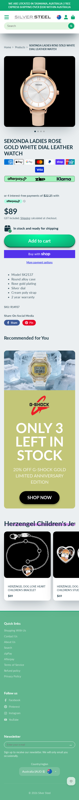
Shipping (25, 218)
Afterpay (9, 659)
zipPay (8, 653)
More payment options (39, 262)
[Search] (71, 26)
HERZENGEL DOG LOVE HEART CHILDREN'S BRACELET (27, 566)
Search (8, 647)
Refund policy (12, 670)
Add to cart (39, 240)
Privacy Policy (12, 676)
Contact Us (10, 636)
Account (66, 17)
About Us (9, 642)
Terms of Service (14, 664)
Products (20, 47)
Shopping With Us (15, 630)
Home (7, 47)
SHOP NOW (39, 497)
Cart (73, 17)
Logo (32, 17)
